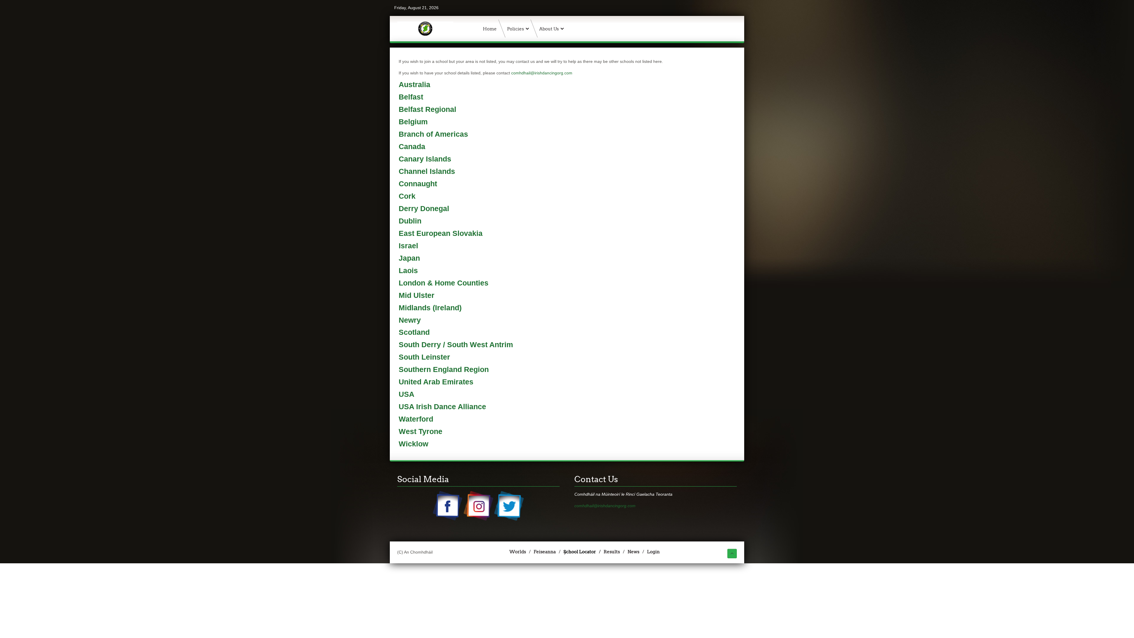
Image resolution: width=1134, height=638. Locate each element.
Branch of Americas (433, 134)
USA (406, 394)
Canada (412, 147)
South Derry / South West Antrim (456, 345)
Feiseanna (545, 551)
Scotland (414, 332)
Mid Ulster (416, 295)
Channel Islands (427, 171)
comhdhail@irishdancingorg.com (541, 73)
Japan (409, 258)
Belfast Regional (427, 109)
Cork (407, 196)
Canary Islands (425, 159)
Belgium (413, 122)
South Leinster (424, 357)
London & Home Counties (443, 283)
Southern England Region (444, 369)
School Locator (579, 551)
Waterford (416, 419)
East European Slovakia (441, 233)
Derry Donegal (424, 209)
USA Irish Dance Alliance (442, 407)
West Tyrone (420, 431)
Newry (410, 320)
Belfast (411, 97)
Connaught (418, 184)
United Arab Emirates (436, 382)
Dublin (410, 221)
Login (653, 551)
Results (612, 551)
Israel (408, 246)
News (633, 551)
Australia (414, 85)
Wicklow (413, 444)
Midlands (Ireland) (430, 308)
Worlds (517, 551)
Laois (408, 271)
